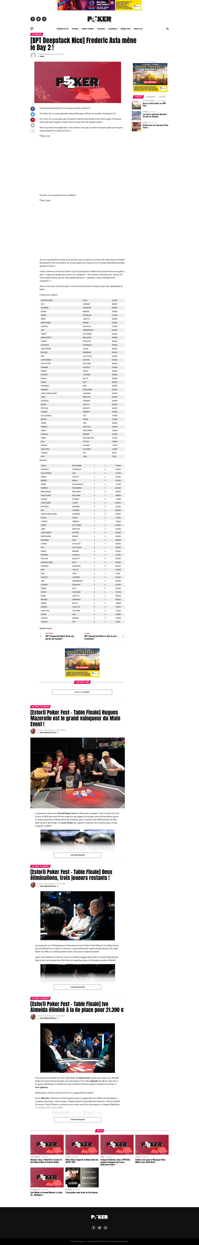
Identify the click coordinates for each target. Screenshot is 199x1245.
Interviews (101, 28)
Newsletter (138, 28)
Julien (42, 56)
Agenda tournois (88, 28)
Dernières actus (63, 28)
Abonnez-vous (126, 28)
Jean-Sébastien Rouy (48, 732)
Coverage (75, 28)
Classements (112, 28)
